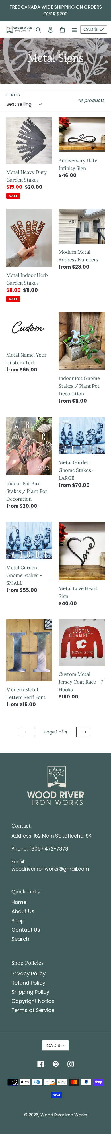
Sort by (13, 94)
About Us (22, 911)
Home (18, 902)
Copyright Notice (32, 1001)
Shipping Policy (30, 991)
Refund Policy (28, 982)
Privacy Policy (28, 973)
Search (20, 938)
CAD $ (90, 29)
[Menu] (74, 29)
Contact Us (25, 929)
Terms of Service (32, 1010)
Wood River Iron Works (63, 1115)
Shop (17, 920)
